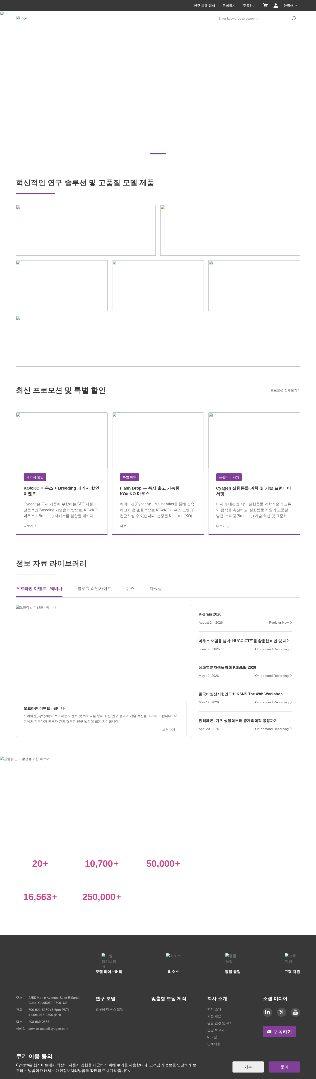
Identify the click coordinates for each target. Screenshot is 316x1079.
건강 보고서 (215, 1030)
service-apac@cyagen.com (48, 1028)
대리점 (212, 1037)
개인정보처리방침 (70, 1071)
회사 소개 (214, 1009)
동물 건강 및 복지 (220, 1023)
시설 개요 (214, 1016)
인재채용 (213, 1044)
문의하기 (229, 5)
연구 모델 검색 (204, 5)
